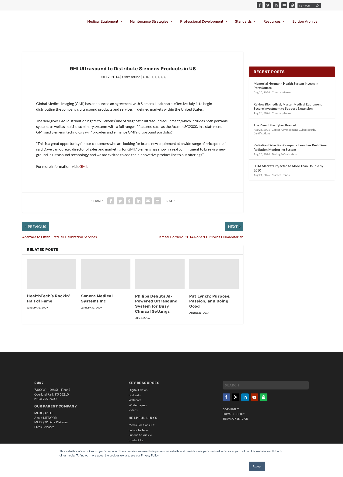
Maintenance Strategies (149, 22)
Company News (281, 92)
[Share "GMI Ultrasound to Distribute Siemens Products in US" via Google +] (129, 201)
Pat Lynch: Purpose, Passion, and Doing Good (210, 301)
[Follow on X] (235, 397)
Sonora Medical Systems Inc (97, 298)
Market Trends (281, 175)
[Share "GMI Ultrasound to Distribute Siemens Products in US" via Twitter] (120, 201)
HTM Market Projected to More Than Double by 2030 (288, 168)
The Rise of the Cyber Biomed (275, 125)
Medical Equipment (102, 22)
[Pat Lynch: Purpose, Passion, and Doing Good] (214, 274)
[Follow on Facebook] (226, 397)
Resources (272, 22)
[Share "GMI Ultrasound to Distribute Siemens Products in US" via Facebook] (111, 201)
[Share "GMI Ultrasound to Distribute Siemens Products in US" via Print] (157, 201)
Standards (243, 22)
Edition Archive (304, 22)
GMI (83, 166)
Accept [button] (257, 466)
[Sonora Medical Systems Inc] (105, 274)
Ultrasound (131, 76)
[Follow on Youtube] (254, 397)
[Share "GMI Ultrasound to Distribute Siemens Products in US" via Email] (148, 201)
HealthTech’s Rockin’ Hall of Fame (48, 298)
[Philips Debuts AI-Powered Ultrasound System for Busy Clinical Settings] (160, 274)
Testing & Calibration (284, 154)
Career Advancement (285, 129)
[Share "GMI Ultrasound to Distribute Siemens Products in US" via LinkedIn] (139, 201)
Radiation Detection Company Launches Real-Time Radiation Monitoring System (290, 147)
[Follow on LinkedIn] (245, 397)
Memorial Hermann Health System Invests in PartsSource (286, 85)
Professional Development (201, 22)
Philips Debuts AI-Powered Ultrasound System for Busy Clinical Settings (156, 304)
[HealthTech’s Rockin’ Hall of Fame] (51, 274)
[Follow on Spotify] (263, 397)
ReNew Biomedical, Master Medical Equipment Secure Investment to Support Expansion (288, 106)
